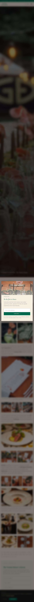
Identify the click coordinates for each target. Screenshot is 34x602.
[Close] (30, 283)
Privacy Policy (25, 316)
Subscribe (16, 313)
